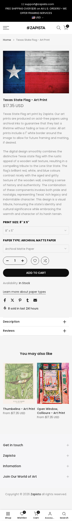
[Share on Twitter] (12, 300)
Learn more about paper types (24, 292)
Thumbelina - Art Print (19, 409)
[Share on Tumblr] (27, 300)
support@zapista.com (39, 4)
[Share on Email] (35, 300)
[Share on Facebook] (5, 300)
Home (7, 40)
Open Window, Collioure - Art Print (51, 411)
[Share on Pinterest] (20, 300)
